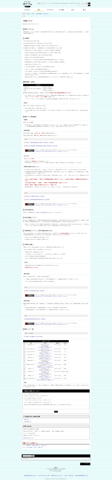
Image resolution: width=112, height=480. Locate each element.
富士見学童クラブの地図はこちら (45, 355)
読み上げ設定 (65, 3)
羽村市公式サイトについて (56, 475)
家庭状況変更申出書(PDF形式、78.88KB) (35, 318)
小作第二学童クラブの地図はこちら (45, 350)
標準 (87, 3)
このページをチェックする (27, 455)
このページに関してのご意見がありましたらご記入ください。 (37, 402)
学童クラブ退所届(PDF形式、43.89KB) (35, 290)
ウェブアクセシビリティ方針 (44, 475)
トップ (23, 445)
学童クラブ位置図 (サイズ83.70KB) (34, 336)
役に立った (27, 395)
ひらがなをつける (77, 3)
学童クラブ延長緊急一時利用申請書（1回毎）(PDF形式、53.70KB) (41, 145)
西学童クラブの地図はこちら (45, 376)
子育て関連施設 (39, 13)
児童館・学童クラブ (36, 445)
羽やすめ (28, 13)
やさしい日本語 (70, 3)
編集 (33, 455)
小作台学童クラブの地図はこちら (45, 347)
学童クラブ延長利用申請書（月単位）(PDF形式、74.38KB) (40, 142)
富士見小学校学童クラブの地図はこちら (45, 379)
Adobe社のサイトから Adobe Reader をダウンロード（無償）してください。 (51, 151)
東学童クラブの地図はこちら (45, 369)
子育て (33, 13)
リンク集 (65, 475)
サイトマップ (48, 3)
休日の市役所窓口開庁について (81, 475)
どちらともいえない (35, 395)
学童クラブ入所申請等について (43, 212)
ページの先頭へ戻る (86, 464)
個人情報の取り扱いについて (30, 475)
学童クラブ (46, 13)
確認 (56, 411)
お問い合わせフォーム (28, 437)
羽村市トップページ (41, 3)
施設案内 (28, 445)
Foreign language (55, 3)
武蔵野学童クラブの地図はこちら (45, 362)
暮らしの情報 (29, 447)
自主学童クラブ (28, 421)
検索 (89, 5)
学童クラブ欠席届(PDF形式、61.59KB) (35, 196)
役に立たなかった (44, 395)
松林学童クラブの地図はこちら (45, 358)
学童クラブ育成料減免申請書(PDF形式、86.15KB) (38, 199)
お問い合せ (71, 475)
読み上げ (60, 3)
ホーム (28, 6)
